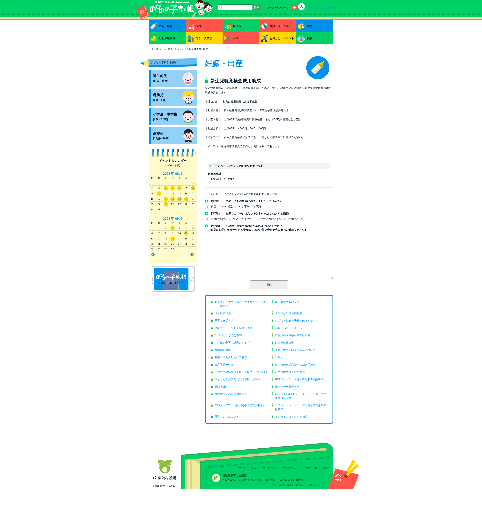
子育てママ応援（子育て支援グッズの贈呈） (241, 371)
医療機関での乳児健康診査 (231, 393)
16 (172, 238)
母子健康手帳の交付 (287, 301)
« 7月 (160, 255)
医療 (198, 26)
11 (186, 233)
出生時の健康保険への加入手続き (295, 364)
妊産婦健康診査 (284, 342)
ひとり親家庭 (167, 38)
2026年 (168, 173)
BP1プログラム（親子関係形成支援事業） (300, 379)
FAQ (254, 467)
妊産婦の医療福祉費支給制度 (292, 335)
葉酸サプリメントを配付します (233, 327)
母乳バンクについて (227, 416)
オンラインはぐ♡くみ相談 (291, 416)
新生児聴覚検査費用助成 (290, 371)
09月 (178, 218)
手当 (235, 38)
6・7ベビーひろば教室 (228, 335)
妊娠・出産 (166, 26)
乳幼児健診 (221, 386)
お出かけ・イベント (282, 38)
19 (172, 199)
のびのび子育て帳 (173, 279)
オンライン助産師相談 (288, 313)
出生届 (279, 357)
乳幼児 (159, 97)
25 (165, 204)
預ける (237, 26)
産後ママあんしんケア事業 (231, 357)
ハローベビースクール (288, 327)
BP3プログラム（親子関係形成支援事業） (240, 405)
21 (186, 199)
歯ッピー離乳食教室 (287, 386)
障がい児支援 (204, 38)
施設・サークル (279, 26)
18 (165, 199)
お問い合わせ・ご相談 (317, 467)
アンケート (240, 467)
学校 (309, 26)
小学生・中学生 (165, 116)
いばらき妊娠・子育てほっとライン (296, 320)
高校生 (161, 136)
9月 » (185, 255)
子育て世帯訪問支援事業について (295, 349)
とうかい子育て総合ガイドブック (235, 342)
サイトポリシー (291, 467)
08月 (178, 173)
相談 (309, 38)
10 (159, 193)
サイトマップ (270, 467)
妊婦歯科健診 (223, 349)
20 (179, 199)
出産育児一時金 (224, 364)
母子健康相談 (223, 313)
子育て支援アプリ (225, 320)
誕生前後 (161, 78)
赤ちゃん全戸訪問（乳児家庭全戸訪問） (239, 379)
